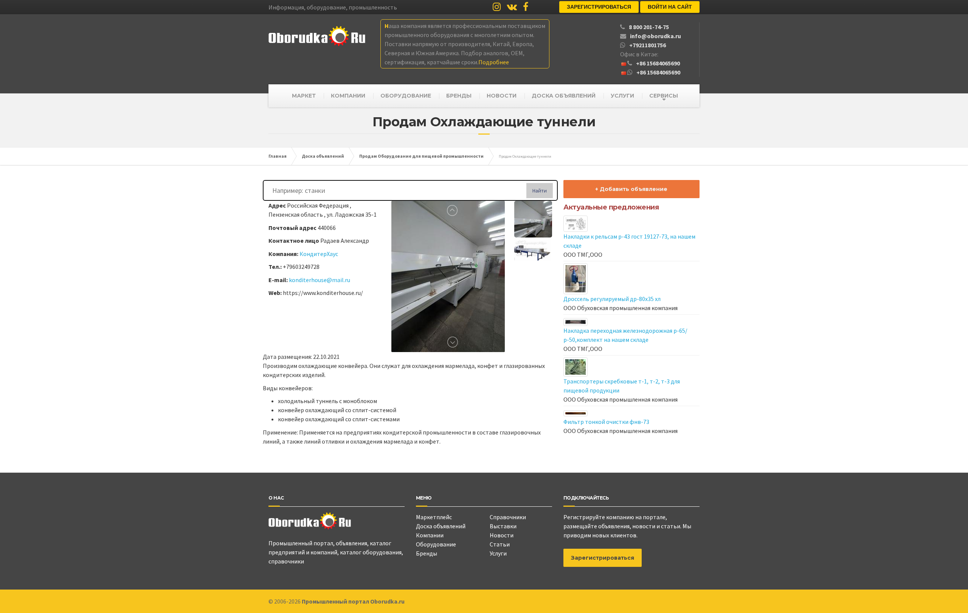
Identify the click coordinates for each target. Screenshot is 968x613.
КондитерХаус (318, 254)
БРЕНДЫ (459, 95)
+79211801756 (647, 45)
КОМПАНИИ (348, 95)
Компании (430, 535)
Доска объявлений (440, 526)
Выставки (503, 526)
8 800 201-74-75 (649, 27)
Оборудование (436, 544)
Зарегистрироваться (599, 7)
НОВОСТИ (502, 95)
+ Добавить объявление (631, 189)
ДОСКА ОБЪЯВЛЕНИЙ (564, 95)
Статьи (500, 544)
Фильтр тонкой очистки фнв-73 (606, 421)
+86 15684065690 (658, 63)
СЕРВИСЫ (663, 95)
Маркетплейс (434, 517)
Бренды (426, 553)
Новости (501, 535)
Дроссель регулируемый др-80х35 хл (612, 299)
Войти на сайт (670, 7)
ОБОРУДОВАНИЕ (405, 95)
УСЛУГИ (622, 95)
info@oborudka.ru (655, 36)
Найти (539, 190)
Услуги (498, 553)
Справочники (508, 517)
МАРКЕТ (304, 95)
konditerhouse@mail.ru (319, 280)
